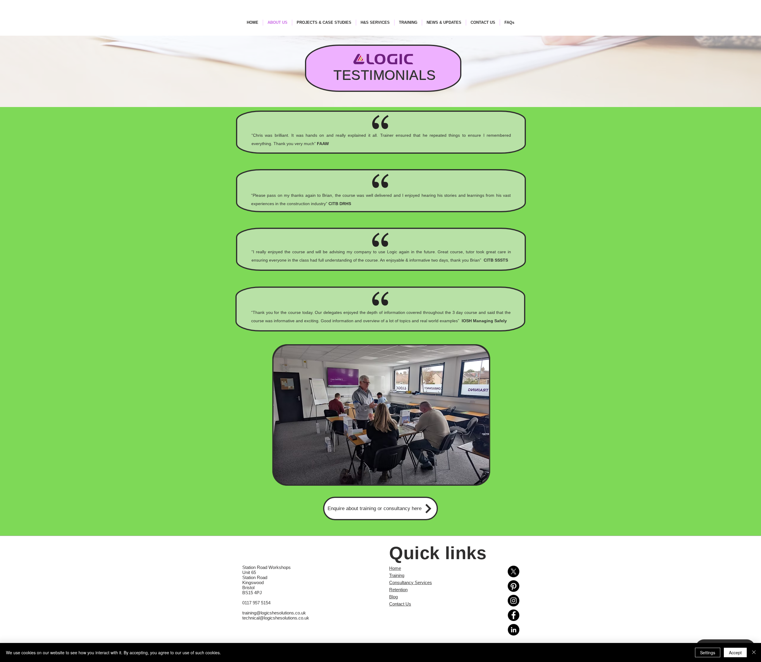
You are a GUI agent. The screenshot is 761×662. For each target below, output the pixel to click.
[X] (513, 571)
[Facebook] (513, 615)
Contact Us (400, 603)
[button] (381, 415)
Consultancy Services (410, 582)
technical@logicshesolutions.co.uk (275, 617)
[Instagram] (513, 600)
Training (396, 575)
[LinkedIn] (513, 630)
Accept (735, 652)
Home (395, 568)
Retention (398, 589)
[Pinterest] (513, 586)
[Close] (753, 652)
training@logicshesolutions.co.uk (274, 612)
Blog (393, 596)
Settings (707, 652)
